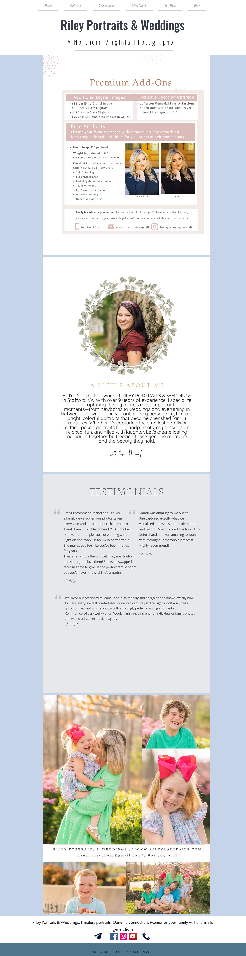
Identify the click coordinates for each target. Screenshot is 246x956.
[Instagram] (123, 936)
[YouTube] (133, 936)
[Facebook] (114, 936)
